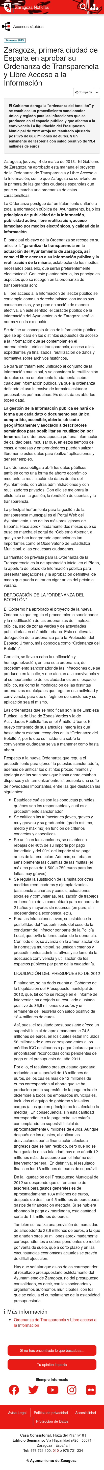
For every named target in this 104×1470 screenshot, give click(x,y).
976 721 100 (41, 1450)
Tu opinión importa (52, 1364)
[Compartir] (97, 92)
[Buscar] (83, 7)
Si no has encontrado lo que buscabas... (52, 1350)
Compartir (85, 92)
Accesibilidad (85, 1412)
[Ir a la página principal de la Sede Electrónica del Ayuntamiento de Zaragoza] (8, 7)
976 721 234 (73, 1450)
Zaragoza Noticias (32, 7)
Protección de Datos (52, 1421)
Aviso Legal (17, 1412)
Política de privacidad (51, 1412)
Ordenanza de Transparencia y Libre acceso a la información (55, 1322)
